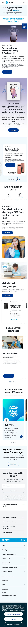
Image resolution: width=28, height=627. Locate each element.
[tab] (7, 179)
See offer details (16, 13)
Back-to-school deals (9, 200)
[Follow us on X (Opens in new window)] (17, 540)
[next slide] (23, 91)
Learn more (9, 376)
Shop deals (7, 295)
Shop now (7, 72)
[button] (18, 179)
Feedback (4, 592)
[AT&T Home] (9, 2)
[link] (21, 436)
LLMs (3, 598)
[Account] (24, 2)
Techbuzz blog (5, 589)
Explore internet (20, 200)
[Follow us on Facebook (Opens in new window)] (19, 540)
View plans (7, 232)
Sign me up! (13, 491)
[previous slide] (4, 91)
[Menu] (3, 2)
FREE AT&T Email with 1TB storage (9, 595)
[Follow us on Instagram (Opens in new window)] (21, 540)
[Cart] (20, 2)
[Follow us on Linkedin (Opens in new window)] (24, 540)
